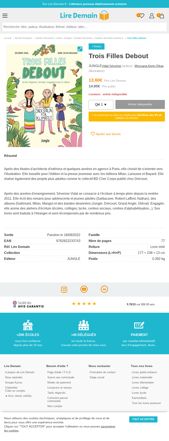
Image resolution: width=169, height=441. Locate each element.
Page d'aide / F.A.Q (59, 372)
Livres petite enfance (144, 372)
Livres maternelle (142, 377)
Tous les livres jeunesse (146, 403)
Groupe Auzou (13, 382)
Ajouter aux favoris (108, 134)
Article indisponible (140, 104)
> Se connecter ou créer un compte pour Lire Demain (127, 116)
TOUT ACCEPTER (143, 419)
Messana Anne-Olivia (149, 66)
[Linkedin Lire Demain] (104, 291)
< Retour (96, 46)
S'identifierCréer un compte (15, 389)
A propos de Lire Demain (19, 372)
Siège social (97, 377)
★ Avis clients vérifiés (18, 395)
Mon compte (54, 406)
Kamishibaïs (139, 397)
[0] (141, 16)
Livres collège (140, 387)
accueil (7, 38)
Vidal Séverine (111, 66)
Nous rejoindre (13, 377)
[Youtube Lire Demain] (84, 291)
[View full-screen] (79, 48)
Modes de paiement (59, 382)
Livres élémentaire (143, 382)
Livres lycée (139, 392)
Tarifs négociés (56, 392)
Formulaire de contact (103, 372)
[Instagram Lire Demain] (64, 291)
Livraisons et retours (59, 387)
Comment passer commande (57, 399)
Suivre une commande (60, 377)
